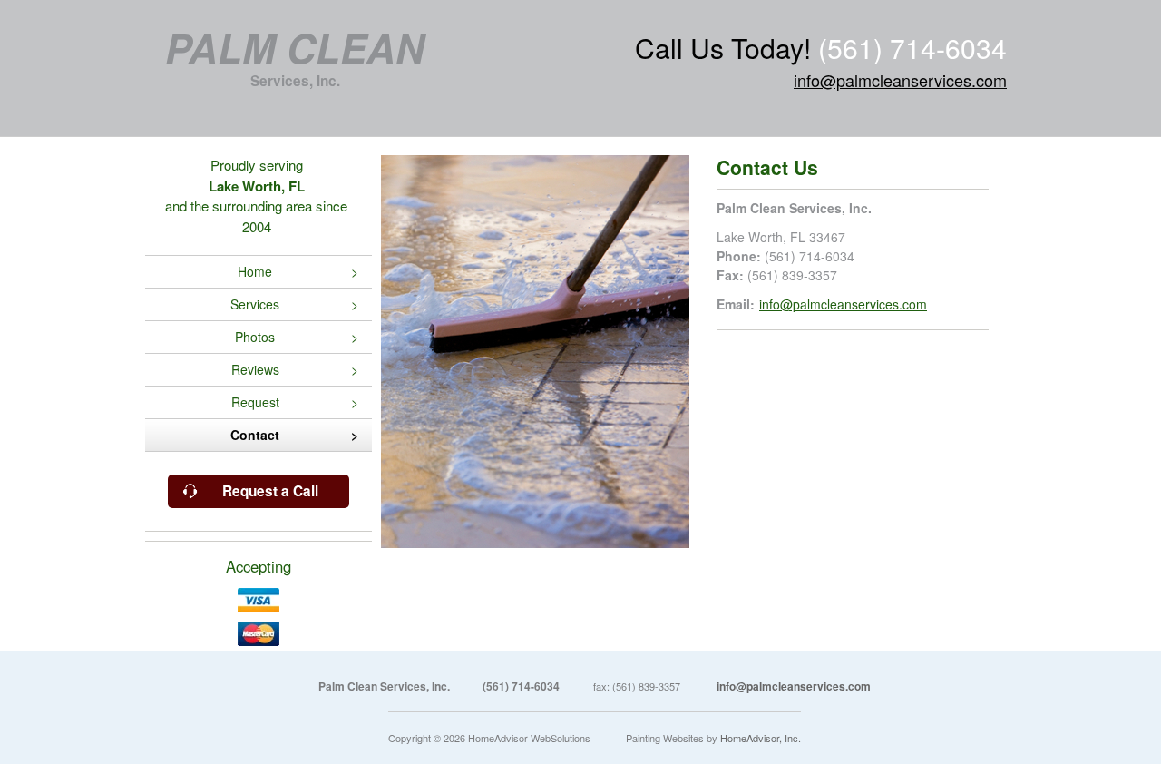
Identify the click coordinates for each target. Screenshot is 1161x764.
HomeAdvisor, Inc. (760, 737)
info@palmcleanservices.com (900, 80)
